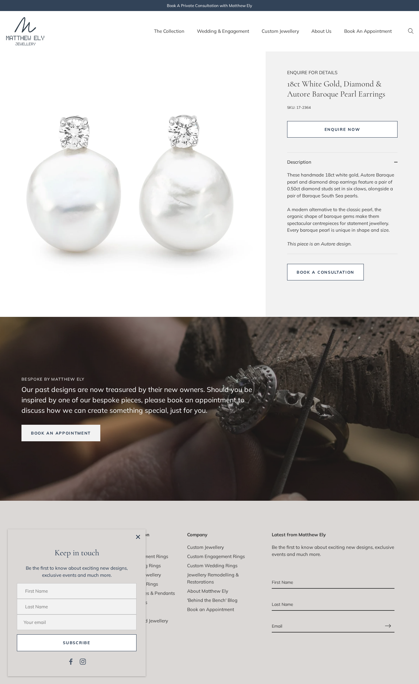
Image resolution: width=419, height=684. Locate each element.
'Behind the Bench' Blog (212, 600)
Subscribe (76, 642)
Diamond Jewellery (148, 621)
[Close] (138, 537)
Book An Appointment (368, 31)
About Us (321, 31)
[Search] (410, 31)
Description (299, 162)
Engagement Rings (148, 556)
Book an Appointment (210, 609)
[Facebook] (71, 661)
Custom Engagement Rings (216, 556)
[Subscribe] (388, 626)
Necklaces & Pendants (151, 593)
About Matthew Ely (207, 591)
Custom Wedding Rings (212, 565)
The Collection (169, 31)
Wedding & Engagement (223, 31)
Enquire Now (342, 129)
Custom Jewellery (280, 31)
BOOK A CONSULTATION (325, 272)
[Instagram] (83, 661)
